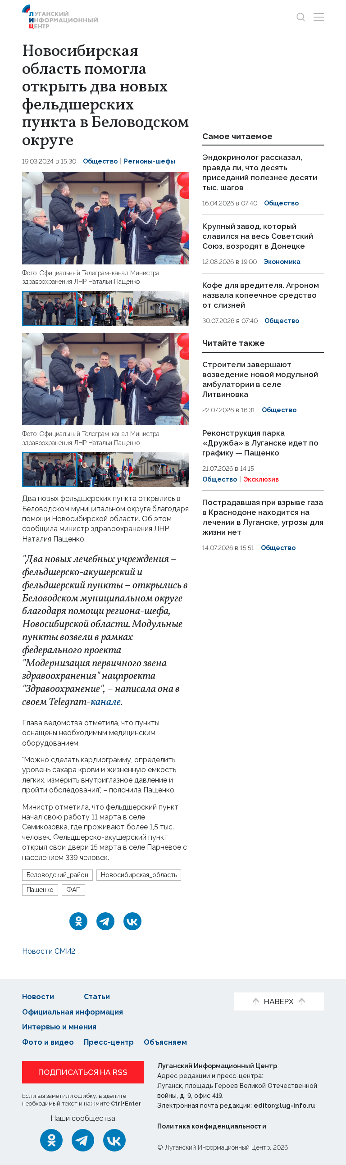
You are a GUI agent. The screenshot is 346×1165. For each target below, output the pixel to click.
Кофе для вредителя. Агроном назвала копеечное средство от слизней (260, 295)
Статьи (97, 996)
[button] (30, 218)
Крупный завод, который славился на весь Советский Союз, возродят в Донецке (257, 236)
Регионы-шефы (149, 161)
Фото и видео (48, 1042)
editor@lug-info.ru (284, 1105)
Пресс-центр (109, 1042)
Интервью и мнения (59, 1027)
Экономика (282, 261)
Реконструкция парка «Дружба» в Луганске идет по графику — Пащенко (260, 442)
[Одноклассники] (78, 921)
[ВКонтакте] (132, 921)
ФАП (73, 889)
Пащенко (40, 889)
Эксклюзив (261, 479)
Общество (100, 161)
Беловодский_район (57, 874)
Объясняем (165, 1042)
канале (106, 702)
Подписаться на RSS (82, 1072)
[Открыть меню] (319, 17)
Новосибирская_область (139, 874)
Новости (38, 996)
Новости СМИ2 (48, 951)
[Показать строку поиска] (301, 17)
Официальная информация (72, 1012)
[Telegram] (105, 921)
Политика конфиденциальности (211, 1126)
